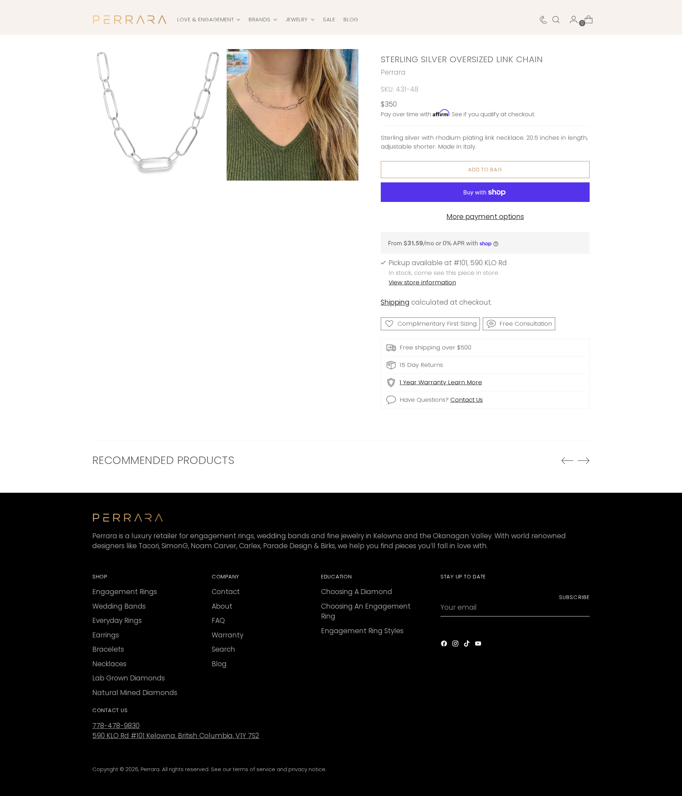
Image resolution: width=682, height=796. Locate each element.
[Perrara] (129, 19)
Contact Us (466, 399)
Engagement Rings (124, 592)
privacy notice (306, 769)
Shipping (395, 302)
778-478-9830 (116, 726)
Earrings (105, 635)
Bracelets (108, 649)
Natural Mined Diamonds (134, 693)
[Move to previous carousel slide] (567, 461)
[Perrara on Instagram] (456, 645)
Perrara (393, 72)
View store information (422, 282)
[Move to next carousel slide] (584, 460)
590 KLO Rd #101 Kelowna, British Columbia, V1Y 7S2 (175, 736)
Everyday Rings (117, 620)
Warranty (227, 635)
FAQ (218, 620)
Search (223, 649)
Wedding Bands (119, 606)
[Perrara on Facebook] (444, 645)
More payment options (485, 216)
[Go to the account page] (571, 19)
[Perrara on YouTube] (479, 645)
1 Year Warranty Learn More (441, 382)
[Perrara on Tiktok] (467, 645)
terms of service (254, 769)
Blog (219, 664)
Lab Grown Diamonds (128, 678)
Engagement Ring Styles (362, 631)
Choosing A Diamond (356, 592)
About (222, 606)
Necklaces (109, 664)
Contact (226, 592)
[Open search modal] (556, 19)
